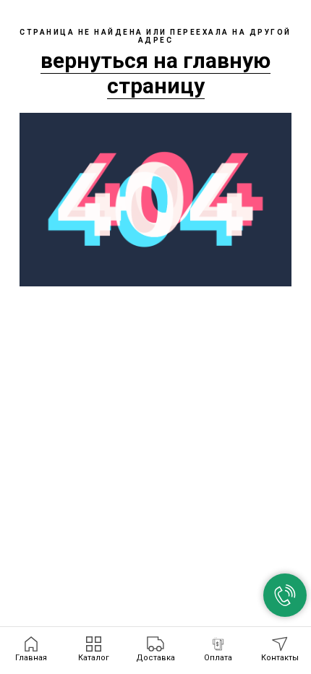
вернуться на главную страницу (155, 73)
